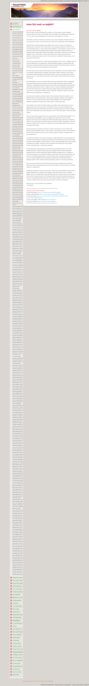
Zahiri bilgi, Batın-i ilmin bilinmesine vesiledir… (18, 478)
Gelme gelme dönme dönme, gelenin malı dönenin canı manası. (18, 173)
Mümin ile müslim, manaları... (18, 394)
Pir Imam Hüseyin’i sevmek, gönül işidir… (18, 239)
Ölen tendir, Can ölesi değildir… (18, 196)
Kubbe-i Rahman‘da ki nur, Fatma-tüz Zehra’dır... (18, 305)
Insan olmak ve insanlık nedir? (18, 326)
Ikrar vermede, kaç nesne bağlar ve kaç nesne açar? (18, 450)
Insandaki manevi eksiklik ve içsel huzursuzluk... (18, 504)
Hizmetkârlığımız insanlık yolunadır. (18, 524)
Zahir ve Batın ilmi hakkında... (18, 86)
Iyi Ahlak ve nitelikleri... (17, 222)
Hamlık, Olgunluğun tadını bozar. (18, 555)
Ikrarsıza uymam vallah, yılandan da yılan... (18, 321)
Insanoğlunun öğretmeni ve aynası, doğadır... (18, 290)
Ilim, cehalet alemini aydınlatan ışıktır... (18, 412)
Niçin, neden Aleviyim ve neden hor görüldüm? (18, 127)
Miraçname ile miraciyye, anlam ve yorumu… (18, 422)
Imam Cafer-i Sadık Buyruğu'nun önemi (18, 32)
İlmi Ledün (14, 80)
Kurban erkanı (15, 82)
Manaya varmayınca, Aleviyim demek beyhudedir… (18, 276)
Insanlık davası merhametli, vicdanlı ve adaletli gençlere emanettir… (18, 468)
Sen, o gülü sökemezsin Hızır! (18, 482)
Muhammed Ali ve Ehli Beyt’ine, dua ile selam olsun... (18, 150)
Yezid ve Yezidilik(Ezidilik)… (18, 260)
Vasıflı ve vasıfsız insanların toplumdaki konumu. (18, 525)
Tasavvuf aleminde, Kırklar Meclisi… (18, 194)
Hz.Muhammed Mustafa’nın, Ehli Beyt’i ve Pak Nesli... (18, 401)
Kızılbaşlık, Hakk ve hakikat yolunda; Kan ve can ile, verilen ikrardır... (18, 79)
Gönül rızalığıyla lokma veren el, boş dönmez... (18, 489)
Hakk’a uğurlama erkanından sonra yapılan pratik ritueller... (18, 464)
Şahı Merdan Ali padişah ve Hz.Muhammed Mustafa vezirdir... (18, 318)
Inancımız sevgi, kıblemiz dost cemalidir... (18, 408)
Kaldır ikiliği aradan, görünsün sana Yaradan (18, 558)
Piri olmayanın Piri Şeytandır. (18, 551)
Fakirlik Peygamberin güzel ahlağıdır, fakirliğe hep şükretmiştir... (18, 475)
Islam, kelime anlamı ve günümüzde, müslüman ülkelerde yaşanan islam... (18, 187)
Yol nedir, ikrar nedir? (17, 363)
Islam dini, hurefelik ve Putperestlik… (18, 225)
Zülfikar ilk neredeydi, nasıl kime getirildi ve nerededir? (18, 337)
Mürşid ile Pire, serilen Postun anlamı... (18, 152)
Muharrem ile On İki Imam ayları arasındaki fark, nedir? (18, 178)
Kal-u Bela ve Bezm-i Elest (18, 133)
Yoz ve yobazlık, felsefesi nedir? (18, 258)
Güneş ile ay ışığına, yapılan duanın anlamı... (18, 419)
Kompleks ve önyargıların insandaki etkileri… (18, 471)
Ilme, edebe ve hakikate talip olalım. (18, 124)
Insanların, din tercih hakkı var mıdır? (18, 199)
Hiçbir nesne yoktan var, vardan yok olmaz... (18, 511)
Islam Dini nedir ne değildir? (18, 44)
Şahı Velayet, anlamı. (16, 91)
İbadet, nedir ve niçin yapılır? (18, 117)
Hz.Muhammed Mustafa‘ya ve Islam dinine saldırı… (18, 215)
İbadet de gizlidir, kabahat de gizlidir (18, 560)
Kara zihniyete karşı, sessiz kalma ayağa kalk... (18, 236)
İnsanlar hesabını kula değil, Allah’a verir (18, 532)
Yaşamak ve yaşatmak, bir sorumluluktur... (18, 445)
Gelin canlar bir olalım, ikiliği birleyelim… (18, 440)
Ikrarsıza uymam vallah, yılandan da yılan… (18, 298)
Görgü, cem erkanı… (16, 286)
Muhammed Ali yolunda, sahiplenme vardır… (18, 244)
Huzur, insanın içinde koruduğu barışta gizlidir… (18, 518)
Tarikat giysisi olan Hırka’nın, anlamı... (18, 421)
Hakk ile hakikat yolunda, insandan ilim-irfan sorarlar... (18, 494)
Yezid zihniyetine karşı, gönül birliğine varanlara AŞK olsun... (18, 386)
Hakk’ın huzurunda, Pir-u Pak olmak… (18, 216)
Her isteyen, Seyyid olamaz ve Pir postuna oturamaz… (18, 424)
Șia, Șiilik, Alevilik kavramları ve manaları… (18, 169)
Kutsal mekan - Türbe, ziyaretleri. (18, 72)
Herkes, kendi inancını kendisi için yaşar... (18, 347)
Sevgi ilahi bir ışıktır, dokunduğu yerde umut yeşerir (18, 571)
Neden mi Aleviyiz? (16, 115)
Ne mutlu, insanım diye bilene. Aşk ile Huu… (18, 396)
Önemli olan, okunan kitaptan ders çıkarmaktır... (18, 480)
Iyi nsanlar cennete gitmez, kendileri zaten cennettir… (18, 293)
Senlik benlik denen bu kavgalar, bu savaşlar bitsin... (18, 346)
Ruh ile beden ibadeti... (17, 497)
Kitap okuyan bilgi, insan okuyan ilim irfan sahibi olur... (18, 496)
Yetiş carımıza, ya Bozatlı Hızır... (18, 335)
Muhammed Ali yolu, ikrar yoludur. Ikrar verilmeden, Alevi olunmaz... (18, 129)
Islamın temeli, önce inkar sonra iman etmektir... (18, 487)
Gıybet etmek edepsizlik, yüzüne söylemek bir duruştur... (18, 520)
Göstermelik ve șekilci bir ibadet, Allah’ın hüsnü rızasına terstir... (18, 300)
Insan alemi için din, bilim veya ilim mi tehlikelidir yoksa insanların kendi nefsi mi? (18, 295)
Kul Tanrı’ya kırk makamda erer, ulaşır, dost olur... (18, 366)
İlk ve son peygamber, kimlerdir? (18, 164)
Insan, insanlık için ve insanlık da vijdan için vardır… (18, 510)
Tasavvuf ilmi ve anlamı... (17, 114)
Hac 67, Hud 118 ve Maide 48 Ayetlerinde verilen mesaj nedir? (18, 506)
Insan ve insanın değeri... (17, 218)
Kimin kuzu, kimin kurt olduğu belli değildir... (18, 435)
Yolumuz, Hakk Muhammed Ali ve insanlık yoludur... (18, 340)
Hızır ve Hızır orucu (16, 87)
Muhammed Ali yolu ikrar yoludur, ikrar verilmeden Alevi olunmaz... (18, 433)
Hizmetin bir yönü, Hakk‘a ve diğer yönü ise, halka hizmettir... (18, 284)
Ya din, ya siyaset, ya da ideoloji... (18, 257)
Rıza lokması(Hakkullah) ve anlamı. (18, 94)
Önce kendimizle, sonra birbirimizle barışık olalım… (18, 281)
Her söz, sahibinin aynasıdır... (18, 384)
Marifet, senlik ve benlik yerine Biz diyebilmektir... (18, 377)
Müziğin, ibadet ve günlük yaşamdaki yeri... (18, 243)
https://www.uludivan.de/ (50, 199)
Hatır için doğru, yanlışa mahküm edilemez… (18, 389)
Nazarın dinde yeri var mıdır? (18, 492)
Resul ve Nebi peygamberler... (18, 77)
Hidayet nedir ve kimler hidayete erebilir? (18, 278)
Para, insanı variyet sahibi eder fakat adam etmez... (18, 457)
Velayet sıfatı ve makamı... (17, 119)
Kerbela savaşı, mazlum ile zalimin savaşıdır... (18, 234)
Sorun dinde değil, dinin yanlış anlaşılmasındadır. (18, 548)
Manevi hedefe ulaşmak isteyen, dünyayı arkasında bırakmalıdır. (18, 522)
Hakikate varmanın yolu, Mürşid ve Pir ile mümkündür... (18, 291)
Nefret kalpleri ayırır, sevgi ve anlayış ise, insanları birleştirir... (18, 517)
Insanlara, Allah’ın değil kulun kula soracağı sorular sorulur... (18, 398)
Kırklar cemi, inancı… (17, 66)
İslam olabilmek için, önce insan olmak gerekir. (18, 550)
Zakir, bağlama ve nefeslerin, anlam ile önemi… (18, 52)
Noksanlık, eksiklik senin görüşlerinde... (18, 311)
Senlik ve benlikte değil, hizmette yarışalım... (18, 349)
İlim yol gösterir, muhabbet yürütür (18, 530)
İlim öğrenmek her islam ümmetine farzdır (18, 567)
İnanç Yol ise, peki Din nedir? (18, 557)
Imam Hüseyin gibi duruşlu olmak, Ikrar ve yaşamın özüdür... (18, 387)
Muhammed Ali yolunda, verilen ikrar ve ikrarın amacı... (18, 417)
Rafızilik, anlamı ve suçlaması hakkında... (18, 407)
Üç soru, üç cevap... (16, 112)
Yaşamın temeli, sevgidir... (17, 251)
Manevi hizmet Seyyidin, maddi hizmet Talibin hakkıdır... (18, 485)
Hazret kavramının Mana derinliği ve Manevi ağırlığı (18, 564)
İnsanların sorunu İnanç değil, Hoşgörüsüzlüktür (18, 572)
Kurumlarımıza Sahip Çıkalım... (18, 230)
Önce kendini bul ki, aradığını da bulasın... (18, 436)
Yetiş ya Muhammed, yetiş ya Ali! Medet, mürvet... (18, 360)
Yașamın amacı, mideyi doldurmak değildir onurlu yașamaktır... (18, 274)
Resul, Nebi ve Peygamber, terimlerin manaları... (18, 414)
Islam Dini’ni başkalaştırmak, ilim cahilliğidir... (18, 330)
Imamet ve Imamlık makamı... (18, 138)
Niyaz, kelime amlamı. (17, 147)
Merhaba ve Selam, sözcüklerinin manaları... (18, 380)
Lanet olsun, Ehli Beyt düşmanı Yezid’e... (18, 358)
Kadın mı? (14, 204)
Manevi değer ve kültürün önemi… (18, 241)
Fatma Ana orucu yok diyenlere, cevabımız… (18, 159)
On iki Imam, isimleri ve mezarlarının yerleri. (18, 120)
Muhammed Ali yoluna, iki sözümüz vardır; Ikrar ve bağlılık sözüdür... (18, 382)
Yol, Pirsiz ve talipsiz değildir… (18, 459)
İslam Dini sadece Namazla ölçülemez (18, 569)
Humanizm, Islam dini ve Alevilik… (18, 272)
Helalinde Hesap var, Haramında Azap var (18, 574)
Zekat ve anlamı (15, 103)
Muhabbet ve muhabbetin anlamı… (18, 415)
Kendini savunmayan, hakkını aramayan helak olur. (18, 544)
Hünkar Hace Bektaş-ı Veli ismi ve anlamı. (18, 190)
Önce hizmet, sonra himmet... (18, 325)
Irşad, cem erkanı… (16, 288)
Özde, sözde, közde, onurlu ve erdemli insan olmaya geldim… (18, 283)
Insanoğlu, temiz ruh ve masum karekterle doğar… (18, 229)
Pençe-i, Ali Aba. (16, 75)
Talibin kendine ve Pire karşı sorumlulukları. (18, 543)
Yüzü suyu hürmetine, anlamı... (18, 122)
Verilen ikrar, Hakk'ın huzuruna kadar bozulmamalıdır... (18, 410)
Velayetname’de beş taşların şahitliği (18, 51)
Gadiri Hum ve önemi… (17, 508)
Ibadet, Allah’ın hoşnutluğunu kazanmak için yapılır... (18, 353)
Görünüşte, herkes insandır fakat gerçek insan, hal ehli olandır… (18, 211)
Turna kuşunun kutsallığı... (17, 96)
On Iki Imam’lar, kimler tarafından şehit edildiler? (18, 143)
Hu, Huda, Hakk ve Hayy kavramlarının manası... (18, 333)
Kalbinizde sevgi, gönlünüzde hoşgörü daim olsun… (18, 302)
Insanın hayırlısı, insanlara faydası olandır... (18, 297)
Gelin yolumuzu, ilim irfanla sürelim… (18, 351)
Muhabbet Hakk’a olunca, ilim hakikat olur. (18, 527)
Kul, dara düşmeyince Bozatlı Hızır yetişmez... (18, 332)
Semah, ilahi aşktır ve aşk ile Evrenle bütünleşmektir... (18, 501)
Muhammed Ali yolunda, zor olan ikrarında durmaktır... (18, 370)
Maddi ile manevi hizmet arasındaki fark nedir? (18, 466)
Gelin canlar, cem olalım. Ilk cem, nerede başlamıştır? (18, 365)
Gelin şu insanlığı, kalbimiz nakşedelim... (18, 379)
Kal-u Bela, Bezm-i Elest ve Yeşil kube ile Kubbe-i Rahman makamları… (18, 452)
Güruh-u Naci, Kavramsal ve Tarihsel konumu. (18, 546)
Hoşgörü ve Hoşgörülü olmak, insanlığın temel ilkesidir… (18, 448)
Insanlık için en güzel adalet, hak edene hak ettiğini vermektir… (18, 304)
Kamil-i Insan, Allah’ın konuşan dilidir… (18, 271)
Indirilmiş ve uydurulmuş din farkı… (18, 375)
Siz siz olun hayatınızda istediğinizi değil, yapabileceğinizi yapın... (18, 307)
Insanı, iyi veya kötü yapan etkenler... (18, 223)
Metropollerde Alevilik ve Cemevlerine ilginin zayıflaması (18, 539)
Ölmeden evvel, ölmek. (17, 202)
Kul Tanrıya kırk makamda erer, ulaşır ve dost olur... (18, 314)
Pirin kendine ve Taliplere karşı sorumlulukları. (18, 541)
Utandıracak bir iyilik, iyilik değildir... (18, 476)
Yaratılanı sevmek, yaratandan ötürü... (18, 140)
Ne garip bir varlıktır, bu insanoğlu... (18, 319)
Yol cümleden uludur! (17, 63)
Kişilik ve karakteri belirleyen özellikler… (18, 429)
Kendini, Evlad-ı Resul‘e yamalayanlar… (18, 232)
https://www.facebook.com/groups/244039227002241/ (52, 194)
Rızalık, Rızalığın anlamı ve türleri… (18, 162)
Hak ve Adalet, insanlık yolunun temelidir (18, 536)
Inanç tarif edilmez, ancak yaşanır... (18, 154)
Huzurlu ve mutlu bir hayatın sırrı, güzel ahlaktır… (18, 405)
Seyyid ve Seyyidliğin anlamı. (18, 197)
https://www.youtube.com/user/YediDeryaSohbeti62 (49, 192)
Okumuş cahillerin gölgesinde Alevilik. (18, 529)
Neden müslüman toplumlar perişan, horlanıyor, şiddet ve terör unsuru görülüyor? (18, 250)
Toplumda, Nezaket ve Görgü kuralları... (18, 328)
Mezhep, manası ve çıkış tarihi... (18, 47)
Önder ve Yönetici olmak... (17, 208)
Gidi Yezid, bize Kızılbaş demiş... (18, 161)
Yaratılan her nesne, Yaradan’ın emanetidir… (18, 461)
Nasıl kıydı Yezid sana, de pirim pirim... (18, 269)
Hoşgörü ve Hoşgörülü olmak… (18, 213)
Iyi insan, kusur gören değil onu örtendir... (18, 483)
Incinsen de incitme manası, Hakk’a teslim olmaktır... (18, 426)
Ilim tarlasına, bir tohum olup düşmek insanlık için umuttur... (18, 490)
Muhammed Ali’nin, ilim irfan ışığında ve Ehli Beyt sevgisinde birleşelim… (18, 428)
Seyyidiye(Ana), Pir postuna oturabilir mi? (18, 89)
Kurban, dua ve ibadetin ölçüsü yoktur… (18, 503)
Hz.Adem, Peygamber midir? (18, 206)
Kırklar (14, 73)
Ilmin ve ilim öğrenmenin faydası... (18, 100)
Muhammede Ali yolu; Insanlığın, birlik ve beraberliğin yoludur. (18, 145)
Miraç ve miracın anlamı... (17, 131)
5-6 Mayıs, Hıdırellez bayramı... (18, 368)
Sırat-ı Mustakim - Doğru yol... (18, 49)
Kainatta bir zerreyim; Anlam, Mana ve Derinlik (18, 565)
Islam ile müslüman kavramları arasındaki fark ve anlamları (18, 400)
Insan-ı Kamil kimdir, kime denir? (18, 136)
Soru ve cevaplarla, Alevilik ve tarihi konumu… (18, 454)
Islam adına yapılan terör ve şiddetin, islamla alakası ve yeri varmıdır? (18, 185)
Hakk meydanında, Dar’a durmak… (18, 182)
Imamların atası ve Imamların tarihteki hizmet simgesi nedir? (18, 469)
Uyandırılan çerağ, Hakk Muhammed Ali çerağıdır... (18, 279)
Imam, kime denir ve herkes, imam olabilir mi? (18, 166)
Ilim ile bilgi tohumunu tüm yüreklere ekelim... (18, 515)
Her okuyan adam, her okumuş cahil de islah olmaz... (18, 499)
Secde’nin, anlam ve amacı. (18, 110)
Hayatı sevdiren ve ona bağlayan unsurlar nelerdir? (18, 462)
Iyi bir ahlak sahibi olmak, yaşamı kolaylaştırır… (18, 442)
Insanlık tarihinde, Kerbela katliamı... (18, 455)
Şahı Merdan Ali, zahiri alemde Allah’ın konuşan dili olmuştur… (18, 309)
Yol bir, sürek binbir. (16, 134)
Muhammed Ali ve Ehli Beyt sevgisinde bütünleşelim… (18, 248)
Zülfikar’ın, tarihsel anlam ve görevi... (18, 339)
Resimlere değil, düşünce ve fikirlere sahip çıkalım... (18, 342)
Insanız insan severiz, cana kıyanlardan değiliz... (18, 373)
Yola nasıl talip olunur (17, 175)
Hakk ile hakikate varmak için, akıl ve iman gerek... (18, 431)
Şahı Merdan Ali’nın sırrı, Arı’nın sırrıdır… (18, 312)
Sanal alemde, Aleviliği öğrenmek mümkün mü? (18, 265)
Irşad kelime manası (16, 105)
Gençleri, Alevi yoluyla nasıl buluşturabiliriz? (18, 562)
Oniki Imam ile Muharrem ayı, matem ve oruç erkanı (18, 171)
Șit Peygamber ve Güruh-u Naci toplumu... (18, 189)
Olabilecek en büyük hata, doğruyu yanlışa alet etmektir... (18, 361)
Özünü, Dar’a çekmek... (17, 403)
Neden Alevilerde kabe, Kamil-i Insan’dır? (18, 157)
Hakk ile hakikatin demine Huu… (18, 393)
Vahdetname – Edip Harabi (18, 84)
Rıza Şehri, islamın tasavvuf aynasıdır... (18, 316)
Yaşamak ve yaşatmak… (17, 253)
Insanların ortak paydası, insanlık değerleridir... (18, 391)
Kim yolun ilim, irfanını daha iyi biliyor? (18, 93)
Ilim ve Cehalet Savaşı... (17, 220)
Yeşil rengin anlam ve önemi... (18, 344)
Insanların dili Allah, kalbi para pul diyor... (18, 473)
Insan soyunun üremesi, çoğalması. (18, 126)
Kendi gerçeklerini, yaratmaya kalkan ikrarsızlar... (18, 237)
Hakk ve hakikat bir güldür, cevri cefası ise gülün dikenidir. (18, 183)
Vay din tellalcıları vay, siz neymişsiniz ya (18, 534)
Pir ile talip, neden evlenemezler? (18, 98)
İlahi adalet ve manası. (17, 155)
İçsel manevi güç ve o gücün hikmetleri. (18, 553)
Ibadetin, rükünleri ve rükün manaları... (18, 176)
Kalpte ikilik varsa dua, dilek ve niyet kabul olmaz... (18, 372)
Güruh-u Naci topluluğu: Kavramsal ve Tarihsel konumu (18, 101)
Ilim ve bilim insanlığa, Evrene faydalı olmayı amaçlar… (18, 262)
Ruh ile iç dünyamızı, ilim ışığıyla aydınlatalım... (18, 438)
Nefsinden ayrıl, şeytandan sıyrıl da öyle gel (18, 537)
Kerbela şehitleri (16, 201)
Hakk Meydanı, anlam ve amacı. (18, 168)
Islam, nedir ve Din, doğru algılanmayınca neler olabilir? (18, 180)
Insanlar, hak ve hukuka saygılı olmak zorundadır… (18, 443)
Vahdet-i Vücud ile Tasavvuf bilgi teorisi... (18, 192)
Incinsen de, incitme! (16, 148)
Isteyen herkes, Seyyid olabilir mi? (18, 141)
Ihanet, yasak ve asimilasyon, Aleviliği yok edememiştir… (18, 323)
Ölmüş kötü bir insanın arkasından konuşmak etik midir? (18, 513)
